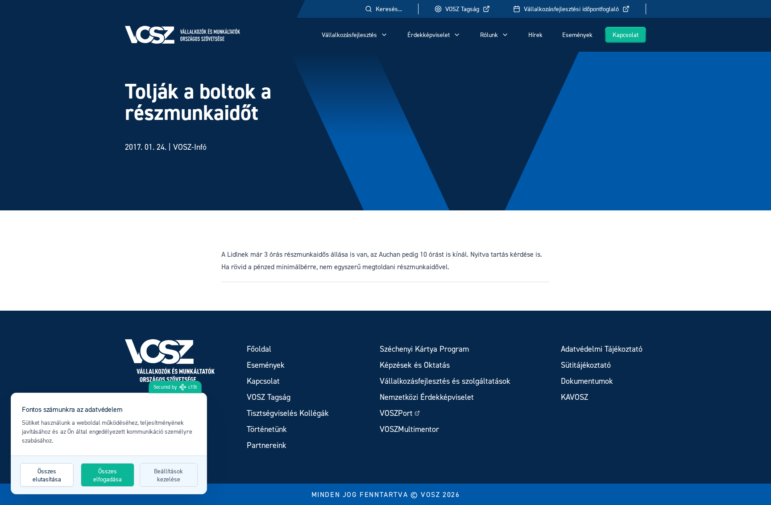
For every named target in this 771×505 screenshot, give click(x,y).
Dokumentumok (587, 381)
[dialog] (109, 443)
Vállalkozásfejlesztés (349, 34)
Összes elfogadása (107, 475)
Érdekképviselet (428, 34)
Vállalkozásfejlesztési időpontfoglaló (571, 8)
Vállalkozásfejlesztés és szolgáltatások (445, 381)
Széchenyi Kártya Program (424, 348)
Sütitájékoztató (586, 365)
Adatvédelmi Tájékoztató (601, 348)
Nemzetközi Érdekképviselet (427, 397)
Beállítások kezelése (168, 475)
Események (577, 34)
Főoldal (259, 348)
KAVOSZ (574, 397)
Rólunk (489, 34)
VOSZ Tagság (462, 8)
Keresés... (389, 8)
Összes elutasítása (47, 475)
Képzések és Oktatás (415, 365)
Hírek (535, 34)
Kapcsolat (625, 34)
